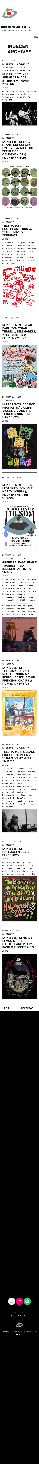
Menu (36, 37)
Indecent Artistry (15, 27)
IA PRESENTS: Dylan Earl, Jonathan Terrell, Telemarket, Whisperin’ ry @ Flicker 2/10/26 (19, 332)
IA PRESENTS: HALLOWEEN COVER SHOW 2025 (16, 852)
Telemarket (25, 70)
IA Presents (8, 138)
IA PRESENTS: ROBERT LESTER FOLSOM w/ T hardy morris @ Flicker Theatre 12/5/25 (18, 492)
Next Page (29, 1008)
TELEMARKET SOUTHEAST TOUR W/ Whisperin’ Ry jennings (17, 230)
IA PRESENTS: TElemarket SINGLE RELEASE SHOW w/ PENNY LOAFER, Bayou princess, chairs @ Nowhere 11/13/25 (18, 675)
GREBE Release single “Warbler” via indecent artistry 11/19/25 (19, 567)
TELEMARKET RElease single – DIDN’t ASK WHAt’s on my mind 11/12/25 (18, 756)
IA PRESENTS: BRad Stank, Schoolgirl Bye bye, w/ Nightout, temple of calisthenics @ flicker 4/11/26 (19, 149)
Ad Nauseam (7, 67)
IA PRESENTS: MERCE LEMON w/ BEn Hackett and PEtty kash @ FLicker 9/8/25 (19, 942)
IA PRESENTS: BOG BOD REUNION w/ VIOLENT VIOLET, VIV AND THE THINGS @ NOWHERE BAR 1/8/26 (18, 411)
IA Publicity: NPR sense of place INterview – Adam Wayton (15, 79)
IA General (7, 64)
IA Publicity (22, 64)
